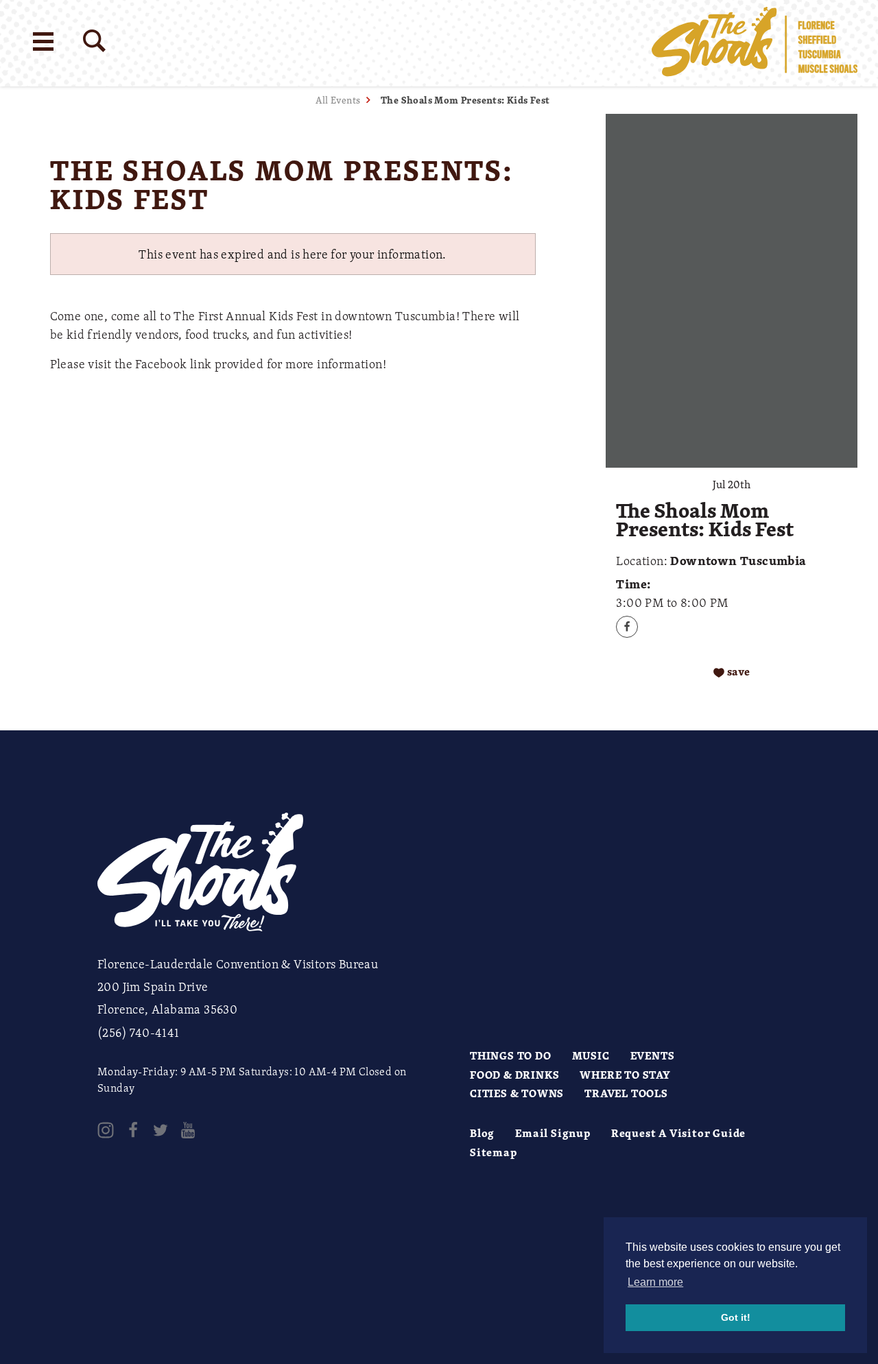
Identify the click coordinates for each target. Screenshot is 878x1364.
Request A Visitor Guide (678, 1133)
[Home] (754, 43)
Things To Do (510, 1055)
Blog (482, 1133)
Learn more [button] (655, 1282)
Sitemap (493, 1152)
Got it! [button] (735, 1317)
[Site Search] (94, 41)
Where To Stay (625, 1075)
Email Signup (553, 1133)
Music (591, 1055)
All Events (338, 100)
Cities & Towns (517, 1093)
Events (652, 1055)
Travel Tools (626, 1093)
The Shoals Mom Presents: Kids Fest (465, 100)
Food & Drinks (514, 1075)
